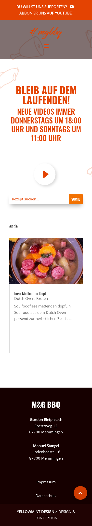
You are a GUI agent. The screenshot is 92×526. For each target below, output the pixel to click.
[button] (80, 493)
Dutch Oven (24, 298)
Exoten (42, 298)
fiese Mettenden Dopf (30, 293)
